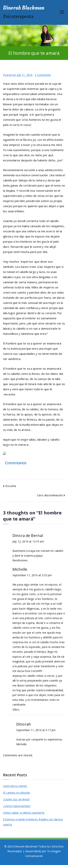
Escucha (10, 486)
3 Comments (43, 75)
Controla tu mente (15, 786)
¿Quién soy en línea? (16, 799)
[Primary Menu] (62, 12)
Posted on (17, 75)
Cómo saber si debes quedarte (23, 812)
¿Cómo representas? (17, 806)
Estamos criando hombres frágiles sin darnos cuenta (33, 821)
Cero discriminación (50, 495)
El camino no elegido (16, 792)
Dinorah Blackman (23, 8)
